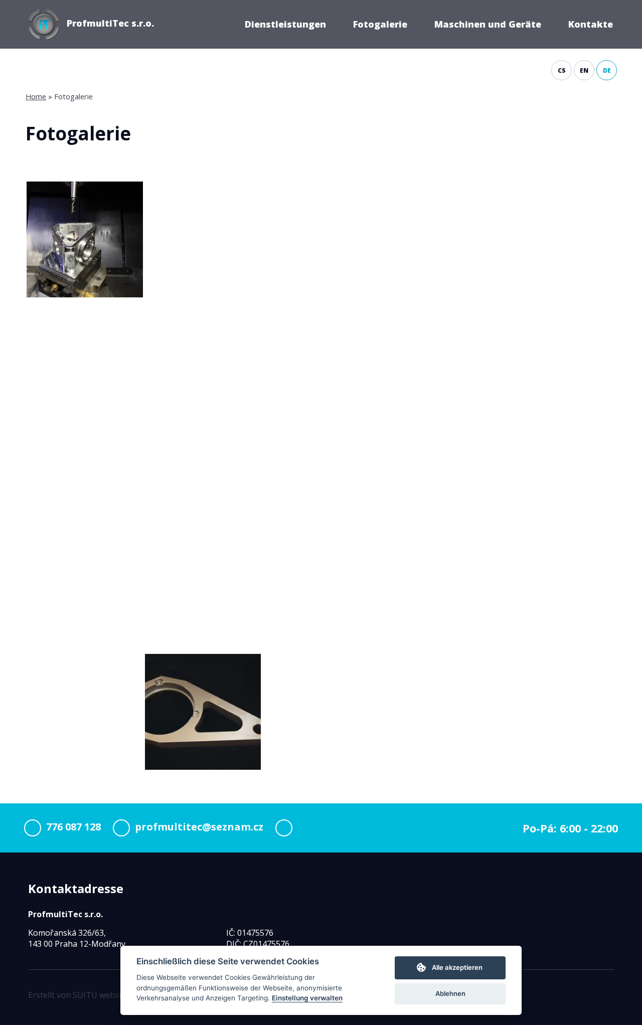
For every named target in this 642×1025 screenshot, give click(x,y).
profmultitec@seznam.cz (199, 827)
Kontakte (590, 24)
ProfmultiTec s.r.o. (110, 23)
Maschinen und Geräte (487, 24)
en (584, 70)
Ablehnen (450, 993)
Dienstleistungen (285, 24)
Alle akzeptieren (457, 967)
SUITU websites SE (108, 994)
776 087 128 (73, 827)
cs (562, 70)
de (607, 70)
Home (36, 96)
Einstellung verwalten (307, 998)
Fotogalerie (380, 24)
